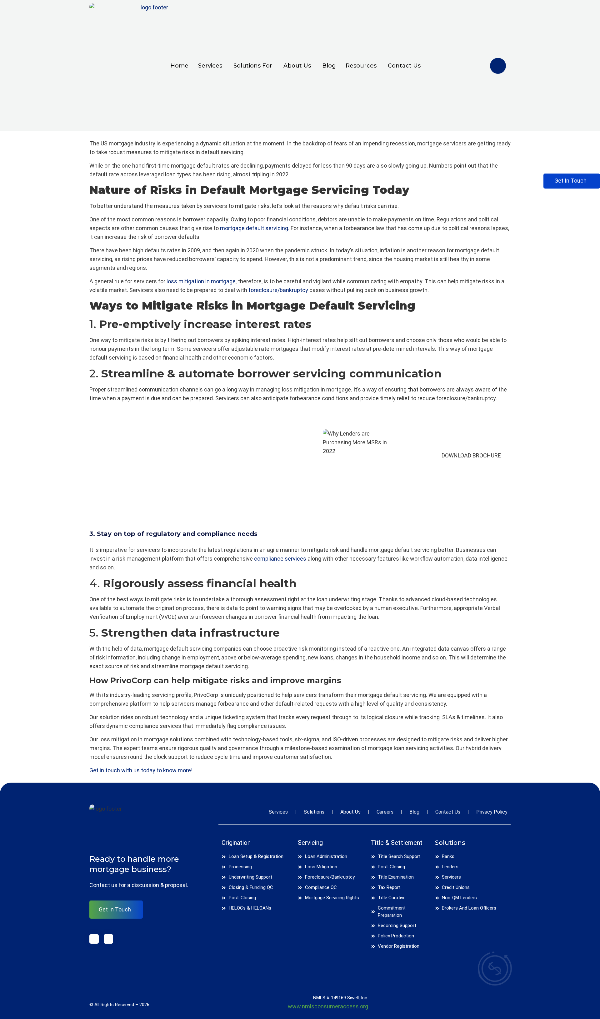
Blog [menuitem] (329, 65)
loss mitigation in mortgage (201, 281)
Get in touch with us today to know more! (140, 770)
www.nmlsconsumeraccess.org (328, 1006)
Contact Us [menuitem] (404, 65)
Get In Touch (115, 909)
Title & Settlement (396, 842)
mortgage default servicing (254, 228)
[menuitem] (208, 65)
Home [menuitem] (179, 65)
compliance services (280, 558)
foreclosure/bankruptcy (278, 290)
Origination (236, 842)
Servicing (310, 842)
